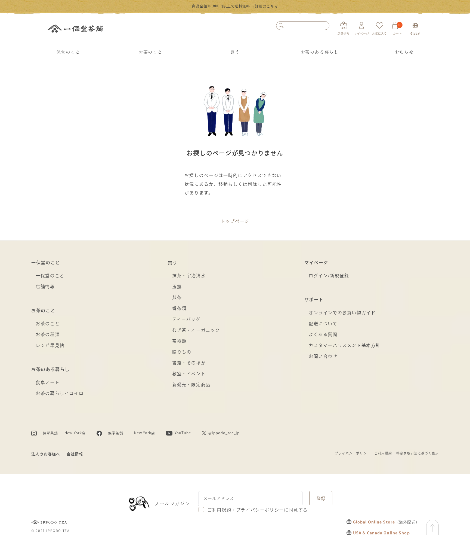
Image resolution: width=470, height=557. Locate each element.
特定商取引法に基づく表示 (417, 453)
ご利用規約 (383, 453)
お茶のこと (150, 52)
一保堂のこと (65, 52)
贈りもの (181, 351)
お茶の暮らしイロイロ (60, 393)
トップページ (235, 221)
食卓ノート (48, 382)
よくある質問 (323, 334)
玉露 (177, 286)
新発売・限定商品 (191, 384)
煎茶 (177, 297)
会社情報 (75, 453)
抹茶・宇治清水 (189, 275)
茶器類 (179, 340)
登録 (321, 498)
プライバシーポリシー (352, 453)
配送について (323, 323)
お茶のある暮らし (320, 52)
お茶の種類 (48, 334)
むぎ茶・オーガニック (196, 330)
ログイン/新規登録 (329, 275)
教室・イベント (189, 373)
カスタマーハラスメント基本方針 (345, 345)
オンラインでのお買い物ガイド (342, 312)
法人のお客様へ (45, 453)
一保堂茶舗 (75, 29)
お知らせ (404, 52)
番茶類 (179, 308)
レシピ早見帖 (50, 345)
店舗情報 (45, 286)
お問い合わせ (323, 356)
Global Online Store (374, 522)
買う (235, 52)
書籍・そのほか (189, 362)
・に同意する (257, 509)
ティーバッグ (186, 319)
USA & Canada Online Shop (381, 532)
